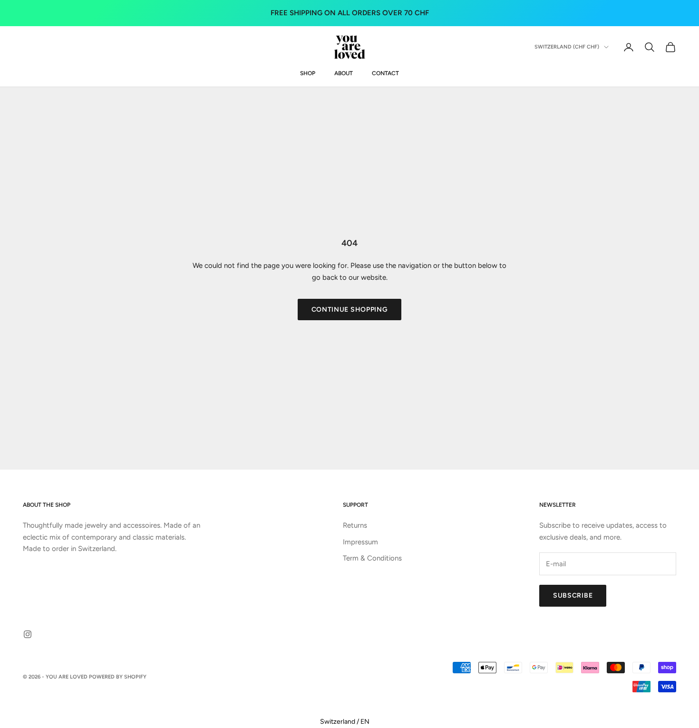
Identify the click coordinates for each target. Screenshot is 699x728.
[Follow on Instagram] (27, 634)
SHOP (307, 73)
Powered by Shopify (117, 677)
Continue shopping (349, 309)
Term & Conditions (372, 558)
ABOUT (343, 73)
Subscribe (572, 595)
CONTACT (385, 73)
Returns (355, 525)
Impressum (360, 542)
